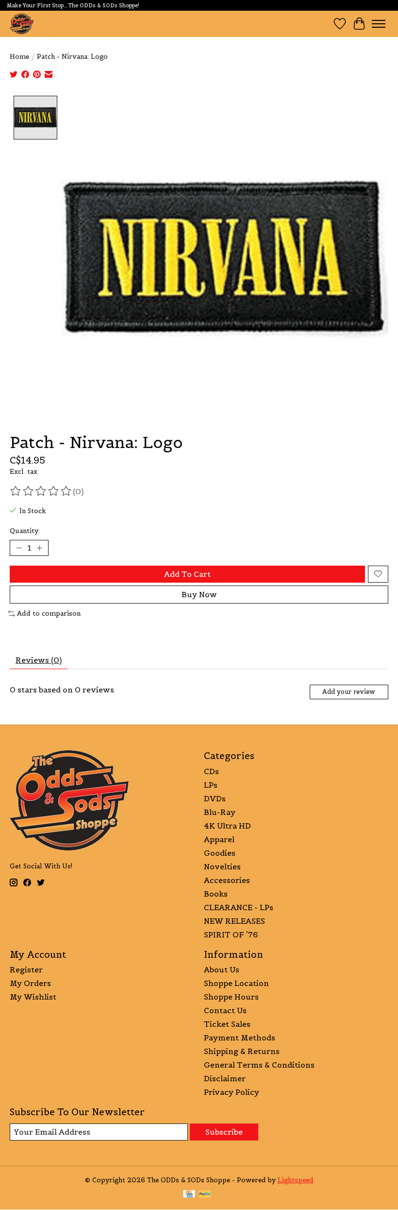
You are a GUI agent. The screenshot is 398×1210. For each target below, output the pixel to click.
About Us (221, 969)
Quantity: (25, 531)
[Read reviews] (41, 491)
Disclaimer (225, 1078)
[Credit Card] (189, 1195)
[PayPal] (205, 1195)
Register (26, 969)
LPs (210, 785)
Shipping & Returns (242, 1051)
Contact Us (225, 1010)
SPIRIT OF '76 (231, 934)
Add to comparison (49, 613)
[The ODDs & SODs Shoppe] (21, 24)
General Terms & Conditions (259, 1065)
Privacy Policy (231, 1092)
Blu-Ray (219, 812)
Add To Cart (187, 574)
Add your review (348, 692)
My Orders (30, 983)
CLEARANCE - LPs (238, 907)
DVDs (215, 798)
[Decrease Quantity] (19, 547)
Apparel (219, 839)
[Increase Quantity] (39, 547)
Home (19, 56)
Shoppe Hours (231, 997)
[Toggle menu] (378, 24)
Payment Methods (239, 1037)
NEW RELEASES (234, 921)
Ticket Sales (227, 1024)
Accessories (227, 880)
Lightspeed (296, 1180)
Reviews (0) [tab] (39, 660)
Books (216, 894)
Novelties (222, 866)
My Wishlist (33, 997)
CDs (211, 771)
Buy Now (199, 594)
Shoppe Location (236, 983)
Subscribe (224, 1132)
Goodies (219, 853)
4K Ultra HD (227, 825)
